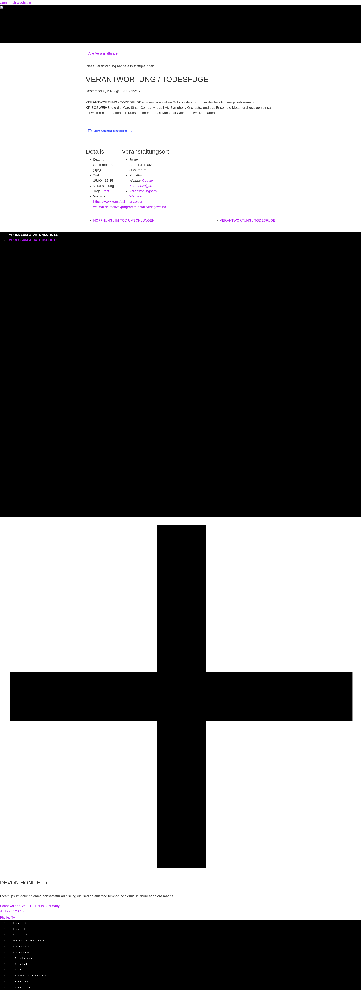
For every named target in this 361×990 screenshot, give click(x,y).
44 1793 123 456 (12, 911)
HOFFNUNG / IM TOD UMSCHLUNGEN (124, 220)
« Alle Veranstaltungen (102, 53)
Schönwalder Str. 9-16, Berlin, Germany (30, 906)
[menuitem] (184, 952)
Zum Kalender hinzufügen (111, 130)
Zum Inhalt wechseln (15, 3)
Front (105, 191)
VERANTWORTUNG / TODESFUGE (247, 220)
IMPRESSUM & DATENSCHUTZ (33, 235)
